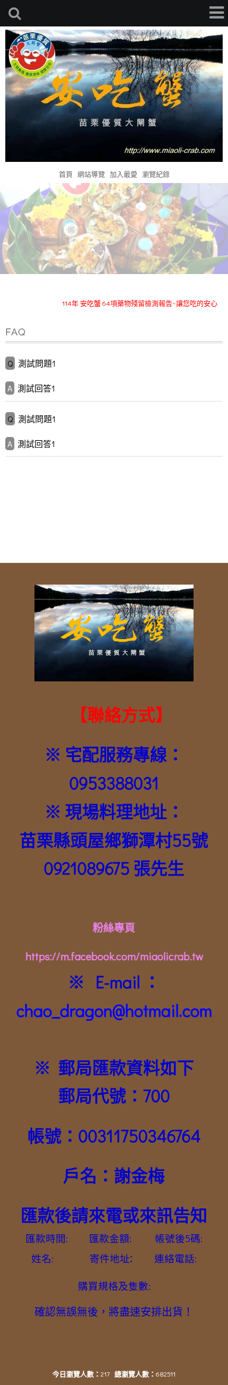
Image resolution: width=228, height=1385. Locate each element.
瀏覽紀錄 (156, 173)
